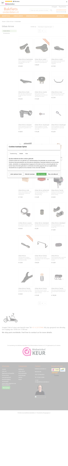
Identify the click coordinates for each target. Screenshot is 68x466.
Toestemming (13, 153)
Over (26, 153)
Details (21, 153)
